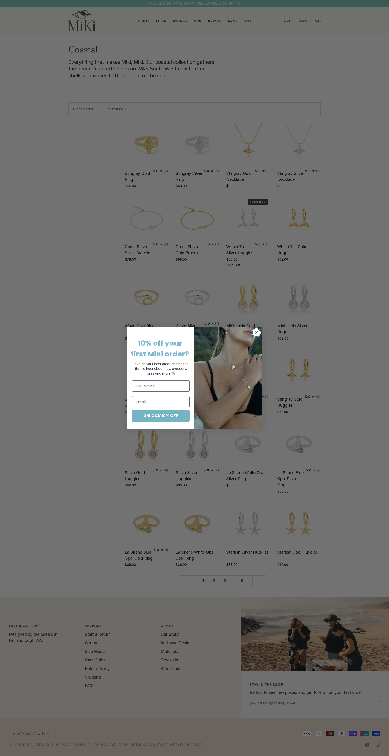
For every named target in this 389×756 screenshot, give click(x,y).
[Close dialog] (256, 333)
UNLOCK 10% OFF (160, 415)
